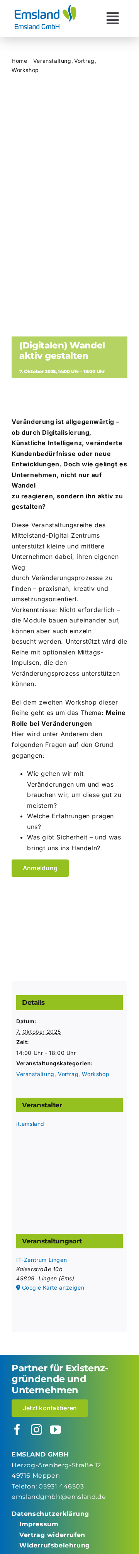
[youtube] (55, 1430)
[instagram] (36, 1430)
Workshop (95, 1074)
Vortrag (68, 1074)
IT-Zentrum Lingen (41, 1259)
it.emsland (30, 1123)
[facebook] (17, 1430)
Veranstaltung (35, 1074)
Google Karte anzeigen (53, 1287)
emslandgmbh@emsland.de (59, 1496)
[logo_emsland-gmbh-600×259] (45, 7)
